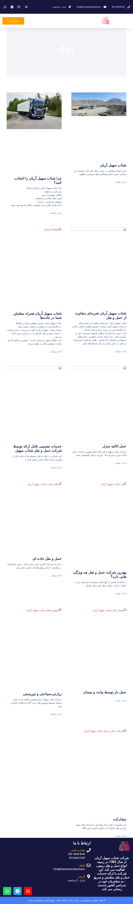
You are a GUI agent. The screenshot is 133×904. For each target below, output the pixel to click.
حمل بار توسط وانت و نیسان (104, 692)
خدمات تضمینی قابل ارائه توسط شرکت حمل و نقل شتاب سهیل (37, 448)
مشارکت (119, 819)
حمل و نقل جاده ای (47, 559)
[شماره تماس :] (89, 850)
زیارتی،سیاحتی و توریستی (42, 694)
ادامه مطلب (120, 182)
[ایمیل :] (89, 865)
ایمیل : (81, 865)
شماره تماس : (77, 850)
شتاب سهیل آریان (113, 165)
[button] (26, 6)
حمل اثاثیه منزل (114, 446)
